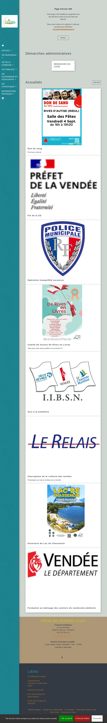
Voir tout (97, 82)
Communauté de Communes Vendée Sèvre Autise (37, 683)
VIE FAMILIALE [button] (8, 69)
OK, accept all (66, 718)
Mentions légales (34, 710)
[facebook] (63, 657)
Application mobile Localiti (86, 710)
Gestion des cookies (68, 712)
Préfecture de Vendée (36, 690)
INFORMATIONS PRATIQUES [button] (9, 92)
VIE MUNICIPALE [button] (9, 55)
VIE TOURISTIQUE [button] (8, 85)
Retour (63, 38)
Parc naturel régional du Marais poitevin (36, 695)
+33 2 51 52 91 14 (63, 632)
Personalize (97, 718)
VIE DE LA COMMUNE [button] (7, 63)
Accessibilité (69, 710)
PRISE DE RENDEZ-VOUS (63, 621)
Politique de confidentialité (53, 710)
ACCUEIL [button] (6, 50)
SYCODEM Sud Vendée (37, 676)
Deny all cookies (83, 718)
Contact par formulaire (63, 636)
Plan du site (54, 712)
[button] (10, 45)
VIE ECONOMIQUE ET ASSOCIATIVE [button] (10, 77)
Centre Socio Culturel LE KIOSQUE (37, 702)
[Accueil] (10, 21)
